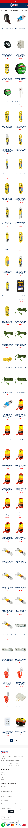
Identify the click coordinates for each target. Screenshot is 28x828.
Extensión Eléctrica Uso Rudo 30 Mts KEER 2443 (7, 322)
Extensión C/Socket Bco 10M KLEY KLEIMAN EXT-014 (20, 660)
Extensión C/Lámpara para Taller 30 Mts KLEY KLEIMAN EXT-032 (21, 683)
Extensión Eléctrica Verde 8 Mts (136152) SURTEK (20, 345)
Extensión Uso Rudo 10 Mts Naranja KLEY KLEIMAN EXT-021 (20, 538)
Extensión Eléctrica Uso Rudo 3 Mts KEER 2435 (21, 150)
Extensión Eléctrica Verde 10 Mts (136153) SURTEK (7, 345)
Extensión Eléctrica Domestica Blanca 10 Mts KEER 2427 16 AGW (7, 150)
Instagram (15, 1)
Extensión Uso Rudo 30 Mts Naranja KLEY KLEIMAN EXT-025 (20, 465)
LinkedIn (17, 764)
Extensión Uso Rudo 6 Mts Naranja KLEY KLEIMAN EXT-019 (7, 441)
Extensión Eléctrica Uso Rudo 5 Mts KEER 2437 (21, 247)
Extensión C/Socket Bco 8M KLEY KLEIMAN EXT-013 (20, 635)
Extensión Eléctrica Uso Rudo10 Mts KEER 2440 (7, 199)
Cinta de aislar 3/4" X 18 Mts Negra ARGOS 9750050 (7, 55)
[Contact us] (3, 825)
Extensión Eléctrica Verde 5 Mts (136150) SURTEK (7, 391)
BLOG (2, 779)
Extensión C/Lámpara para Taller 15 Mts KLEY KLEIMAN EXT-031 (7, 708)
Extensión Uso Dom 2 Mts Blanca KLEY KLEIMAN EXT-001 (20, 611)
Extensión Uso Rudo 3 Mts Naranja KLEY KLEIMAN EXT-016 (7, 489)
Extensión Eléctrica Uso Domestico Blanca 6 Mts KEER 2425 (20, 272)
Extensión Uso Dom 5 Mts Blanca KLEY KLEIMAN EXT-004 (7, 587)
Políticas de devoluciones (6, 791)
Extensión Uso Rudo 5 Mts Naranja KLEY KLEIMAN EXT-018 (20, 441)
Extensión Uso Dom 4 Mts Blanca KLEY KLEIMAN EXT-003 (20, 587)
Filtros (23, 10)
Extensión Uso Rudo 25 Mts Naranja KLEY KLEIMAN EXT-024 (20, 489)
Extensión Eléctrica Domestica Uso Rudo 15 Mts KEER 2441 (21, 199)
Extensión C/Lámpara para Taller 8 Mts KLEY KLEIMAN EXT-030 (7, 683)
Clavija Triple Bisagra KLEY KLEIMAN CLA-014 (20, 707)
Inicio (2, 10)
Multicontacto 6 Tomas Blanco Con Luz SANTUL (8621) (20, 103)
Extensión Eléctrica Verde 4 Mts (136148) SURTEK (20, 368)
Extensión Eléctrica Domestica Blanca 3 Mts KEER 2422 (7, 248)
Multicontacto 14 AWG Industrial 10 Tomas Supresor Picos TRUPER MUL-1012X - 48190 (21, 297)
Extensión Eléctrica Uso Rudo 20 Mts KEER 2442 (7, 79)
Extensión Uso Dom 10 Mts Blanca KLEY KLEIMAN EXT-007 (7, 636)
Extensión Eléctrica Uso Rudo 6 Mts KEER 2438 (7, 127)
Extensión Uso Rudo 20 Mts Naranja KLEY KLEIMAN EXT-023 (7, 514)
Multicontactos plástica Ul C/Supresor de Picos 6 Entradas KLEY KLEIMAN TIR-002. (20, 30)
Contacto (3, 774)
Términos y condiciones (6, 796)
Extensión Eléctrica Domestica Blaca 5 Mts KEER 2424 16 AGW (21, 223)
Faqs (2, 777)
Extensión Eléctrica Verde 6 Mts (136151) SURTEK (20, 322)
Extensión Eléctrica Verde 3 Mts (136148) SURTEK (20, 391)
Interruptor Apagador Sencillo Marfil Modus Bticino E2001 (20, 55)
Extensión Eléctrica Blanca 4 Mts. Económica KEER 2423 (7, 175)
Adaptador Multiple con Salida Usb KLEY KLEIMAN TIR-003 (7, 732)
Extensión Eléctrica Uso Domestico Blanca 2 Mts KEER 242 (7, 297)
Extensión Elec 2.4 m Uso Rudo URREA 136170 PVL (7, 368)
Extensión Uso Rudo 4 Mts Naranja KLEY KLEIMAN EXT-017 (7, 465)
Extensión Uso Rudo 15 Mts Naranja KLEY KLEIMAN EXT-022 (7, 538)
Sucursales (3, 786)
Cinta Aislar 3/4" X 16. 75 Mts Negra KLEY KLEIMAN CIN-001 (7, 30)
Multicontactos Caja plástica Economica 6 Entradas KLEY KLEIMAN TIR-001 (7, 416)
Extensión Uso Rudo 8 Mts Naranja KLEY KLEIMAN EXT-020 (20, 415)
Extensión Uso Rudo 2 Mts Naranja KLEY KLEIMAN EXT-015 (20, 514)
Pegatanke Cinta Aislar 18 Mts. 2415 (20, 79)
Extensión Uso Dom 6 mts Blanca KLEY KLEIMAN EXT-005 (20, 562)
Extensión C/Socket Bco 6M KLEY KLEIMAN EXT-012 (7, 660)
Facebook (13, 1)
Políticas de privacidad (6, 788)
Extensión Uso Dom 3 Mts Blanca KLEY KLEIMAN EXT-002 (7, 611)
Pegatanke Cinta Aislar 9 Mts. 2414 (7, 102)
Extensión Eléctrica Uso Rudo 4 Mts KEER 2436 (7, 272)
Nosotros (3, 772)
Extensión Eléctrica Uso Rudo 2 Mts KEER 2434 (21, 174)
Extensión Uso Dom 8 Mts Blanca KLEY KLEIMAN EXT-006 (7, 562)
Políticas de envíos (5, 794)
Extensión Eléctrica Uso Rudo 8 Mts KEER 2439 (21, 127)
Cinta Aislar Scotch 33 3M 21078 (20, 732)
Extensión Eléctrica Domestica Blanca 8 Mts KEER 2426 (7, 223)
